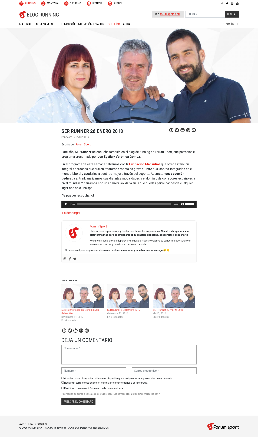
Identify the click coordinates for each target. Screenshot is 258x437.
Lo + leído (113, 24)
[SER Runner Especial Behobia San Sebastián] (82, 296)
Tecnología (67, 24)
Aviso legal (26, 424)
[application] (129, 204)
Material (25, 24)
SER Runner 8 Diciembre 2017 (123, 309)
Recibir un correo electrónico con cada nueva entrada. (93, 388)
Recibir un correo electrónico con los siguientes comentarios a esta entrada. (106, 382)
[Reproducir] (66, 204)
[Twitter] (74, 258)
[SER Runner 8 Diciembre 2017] (128, 296)
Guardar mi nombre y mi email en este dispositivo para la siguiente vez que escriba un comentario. (118, 378)
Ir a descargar (70, 213)
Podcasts (66, 137)
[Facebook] (69, 258)
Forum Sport (83, 144)
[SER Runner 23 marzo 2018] (174, 296)
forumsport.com (170, 14)
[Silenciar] (182, 204)
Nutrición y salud (91, 24)
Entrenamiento (46, 24)
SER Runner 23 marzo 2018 (168, 309)
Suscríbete (231, 24)
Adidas (127, 24)
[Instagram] (65, 258)
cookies (42, 424)
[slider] (190, 204)
